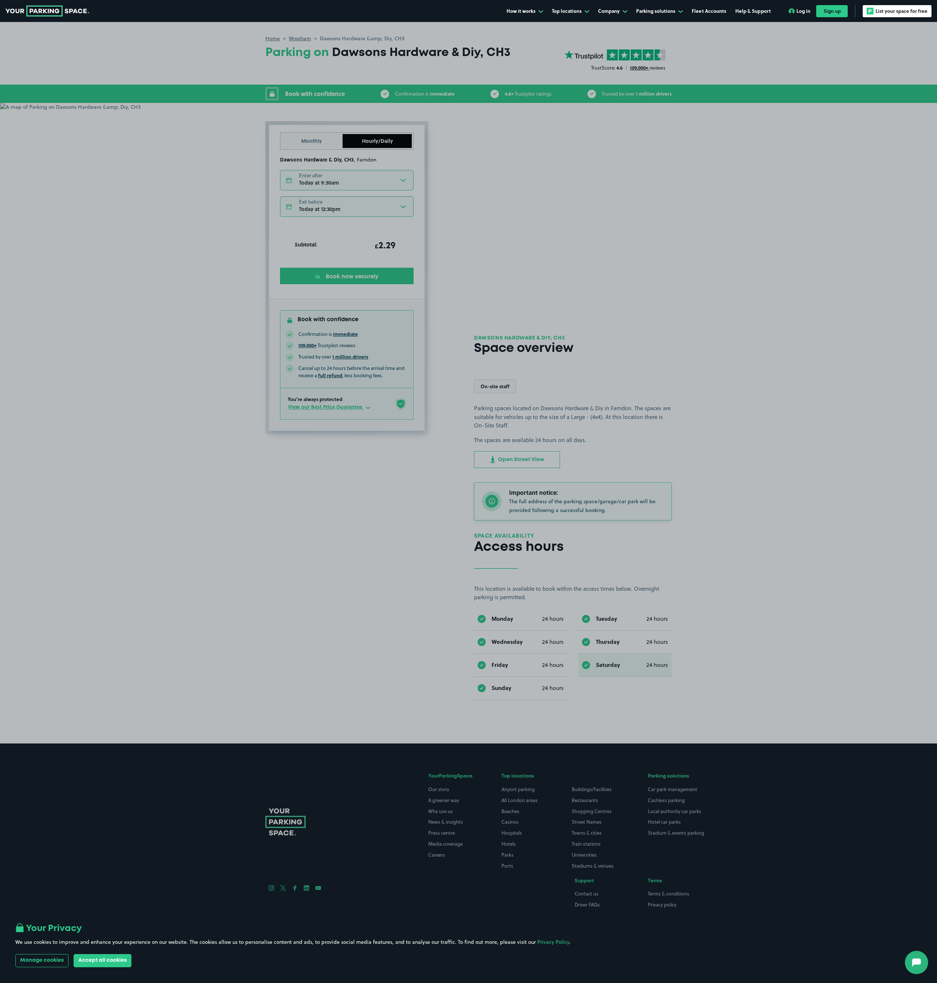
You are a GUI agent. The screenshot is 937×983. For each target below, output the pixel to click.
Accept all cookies (102, 960)
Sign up (832, 10)
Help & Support (753, 10)
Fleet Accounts (709, 10)
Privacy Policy (553, 942)
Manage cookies (42, 960)
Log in (803, 10)
